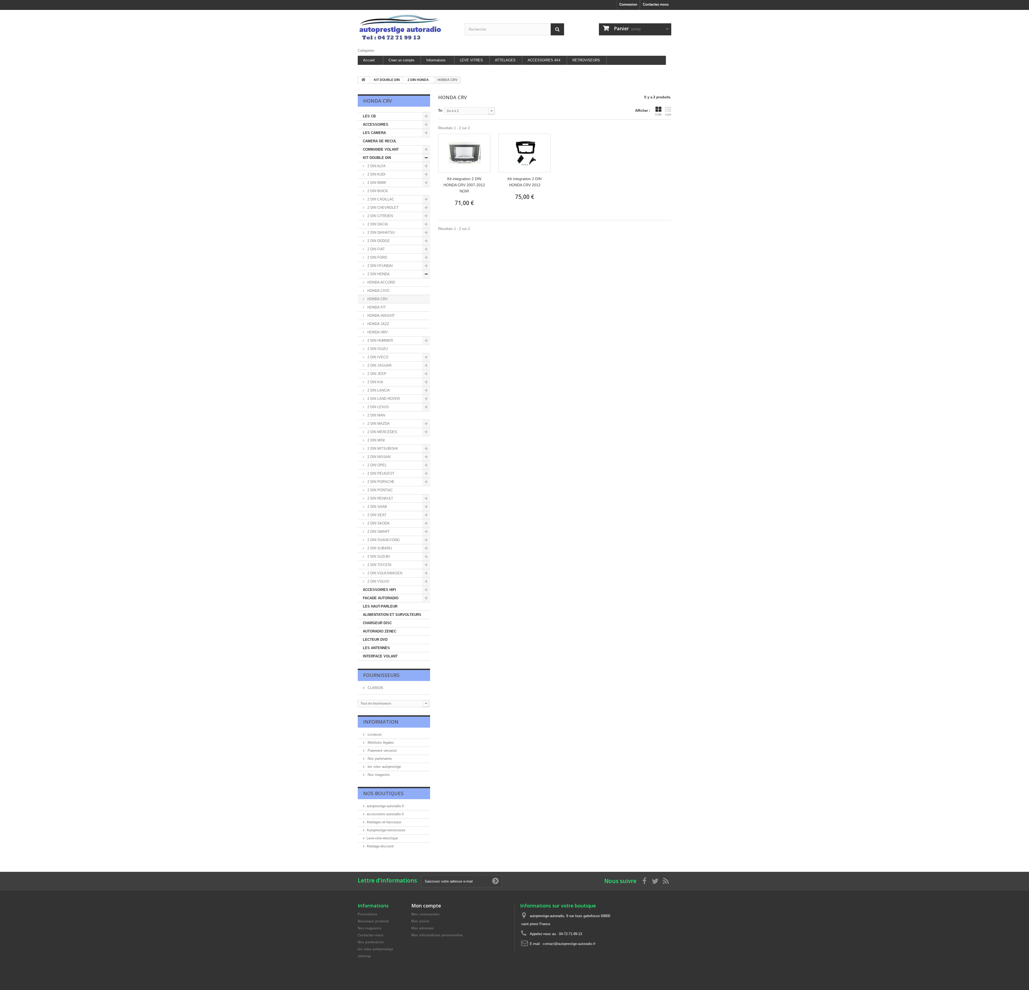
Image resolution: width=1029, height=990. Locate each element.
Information (380, 722)
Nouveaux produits (373, 921)
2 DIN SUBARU (379, 548)
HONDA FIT (376, 307)
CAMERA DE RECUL (380, 141)
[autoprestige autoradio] (407, 28)
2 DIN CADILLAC (380, 199)
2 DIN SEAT (376, 515)
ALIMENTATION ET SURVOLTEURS (392, 615)
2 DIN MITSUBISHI (382, 448)
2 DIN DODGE (378, 241)
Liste (668, 114)
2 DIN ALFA (376, 166)
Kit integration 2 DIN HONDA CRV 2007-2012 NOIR (464, 185)
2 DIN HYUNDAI (379, 266)
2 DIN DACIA (377, 224)
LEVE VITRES (471, 60)
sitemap (364, 956)
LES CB (369, 116)
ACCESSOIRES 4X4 (544, 60)
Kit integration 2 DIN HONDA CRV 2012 (525, 182)
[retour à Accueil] (363, 80)
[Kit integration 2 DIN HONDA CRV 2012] (524, 153)
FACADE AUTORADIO (380, 598)
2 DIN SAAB (376, 507)
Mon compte (426, 905)
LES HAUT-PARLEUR (380, 606)
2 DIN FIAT (375, 249)
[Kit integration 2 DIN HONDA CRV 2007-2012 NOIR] (464, 153)
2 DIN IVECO (377, 357)
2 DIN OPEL (376, 465)
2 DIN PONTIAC (379, 490)
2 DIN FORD (376, 257)
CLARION (375, 688)
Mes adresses (422, 928)
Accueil (369, 60)
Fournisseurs (381, 675)
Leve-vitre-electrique (382, 838)
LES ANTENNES (376, 648)
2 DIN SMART (378, 532)
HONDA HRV (377, 332)
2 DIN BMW (376, 183)
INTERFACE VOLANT (380, 656)
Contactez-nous (656, 4)
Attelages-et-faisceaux (384, 822)
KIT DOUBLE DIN (377, 158)
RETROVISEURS (586, 60)
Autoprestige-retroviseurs (386, 830)
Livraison (374, 734)
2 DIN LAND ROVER (383, 399)
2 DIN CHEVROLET (382, 208)
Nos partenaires (379, 759)
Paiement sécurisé (382, 751)
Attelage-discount (380, 846)
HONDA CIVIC (378, 291)
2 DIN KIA (374, 382)
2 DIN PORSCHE (380, 482)
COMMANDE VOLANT (381, 149)
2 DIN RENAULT (379, 498)
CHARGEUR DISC (377, 623)
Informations (436, 60)
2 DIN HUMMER (379, 340)
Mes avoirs (420, 921)
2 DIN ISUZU (377, 349)
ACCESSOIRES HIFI (379, 590)
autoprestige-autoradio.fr (385, 806)
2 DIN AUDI (375, 174)
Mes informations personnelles (437, 935)
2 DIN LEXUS (377, 407)
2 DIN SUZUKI (378, 556)
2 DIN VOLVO (377, 581)
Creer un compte (401, 60)
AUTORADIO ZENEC (379, 631)
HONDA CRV (377, 299)
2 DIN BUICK (377, 191)
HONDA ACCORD (380, 282)
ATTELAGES (505, 60)
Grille (658, 114)
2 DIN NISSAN (378, 457)
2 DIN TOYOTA (379, 565)
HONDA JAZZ (377, 324)
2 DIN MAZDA (378, 424)
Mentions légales (380, 742)
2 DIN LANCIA (378, 390)
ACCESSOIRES (375, 124)
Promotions (367, 914)
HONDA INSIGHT (380, 316)
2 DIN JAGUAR (379, 365)
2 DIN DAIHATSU (380, 232)
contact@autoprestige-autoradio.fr (569, 944)
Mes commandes (425, 914)
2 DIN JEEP (376, 374)
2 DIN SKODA (378, 523)
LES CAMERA (374, 133)
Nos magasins (378, 775)
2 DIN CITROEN (379, 216)
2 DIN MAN (375, 415)
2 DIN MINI (375, 440)
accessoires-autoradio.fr (385, 814)
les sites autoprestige (384, 767)
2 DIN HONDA (378, 274)
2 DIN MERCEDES (381, 432)
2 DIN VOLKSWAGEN (384, 573)
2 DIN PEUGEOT (380, 473)
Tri (440, 111)
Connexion (628, 4)
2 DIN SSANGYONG (383, 540)
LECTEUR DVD (375, 640)
